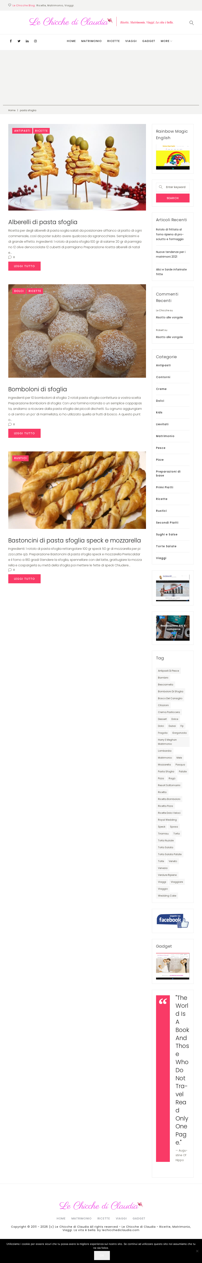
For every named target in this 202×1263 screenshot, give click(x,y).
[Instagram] (35, 41)
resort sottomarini (169, 785)
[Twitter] (19, 41)
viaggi (162, 882)
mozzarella (164, 764)
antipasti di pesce (168, 670)
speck (161, 826)
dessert (162, 719)
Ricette (113, 41)
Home (71, 41)
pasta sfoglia (166, 771)
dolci (161, 726)
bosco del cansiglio (170, 698)
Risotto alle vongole (169, 317)
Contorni (163, 377)
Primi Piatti (164, 487)
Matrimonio (91, 41)
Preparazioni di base (168, 473)
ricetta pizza (165, 806)
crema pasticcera (169, 712)
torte (161, 861)
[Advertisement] (101, 77)
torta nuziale (166, 840)
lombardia (164, 750)
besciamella (165, 684)
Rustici (20, 458)
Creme (161, 389)
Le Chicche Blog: (24, 5)
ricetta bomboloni (169, 799)
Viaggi (131, 41)
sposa (174, 826)
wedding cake (167, 895)
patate (183, 771)
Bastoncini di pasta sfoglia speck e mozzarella (74, 540)
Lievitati (162, 424)
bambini (163, 677)
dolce (174, 719)
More (165, 41)
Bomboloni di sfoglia (37, 389)
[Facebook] (10, 41)
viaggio (163, 888)
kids (159, 412)
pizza (161, 778)
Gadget (148, 41)
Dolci (19, 291)
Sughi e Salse (167, 534)
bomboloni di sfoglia (170, 691)
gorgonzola (179, 732)
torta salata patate (169, 854)
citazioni (163, 705)
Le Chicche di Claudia (72, 1227)
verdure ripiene (167, 875)
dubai (172, 726)
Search (173, 198)
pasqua (180, 764)
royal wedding (167, 819)
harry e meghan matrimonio (167, 742)
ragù (172, 778)
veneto (173, 861)
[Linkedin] (27, 41)
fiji (181, 726)
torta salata (165, 847)
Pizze (160, 460)
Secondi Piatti (167, 523)
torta (176, 833)
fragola (162, 732)
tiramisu (163, 833)
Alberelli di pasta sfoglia (43, 222)
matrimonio (165, 757)
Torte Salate (166, 546)
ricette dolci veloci (169, 813)
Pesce (161, 448)
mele (179, 757)
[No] (197, 1251)
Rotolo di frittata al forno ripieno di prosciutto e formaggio (170, 234)
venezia (162, 868)
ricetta (162, 792)
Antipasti (22, 131)
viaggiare (177, 882)
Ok (102, 1255)
